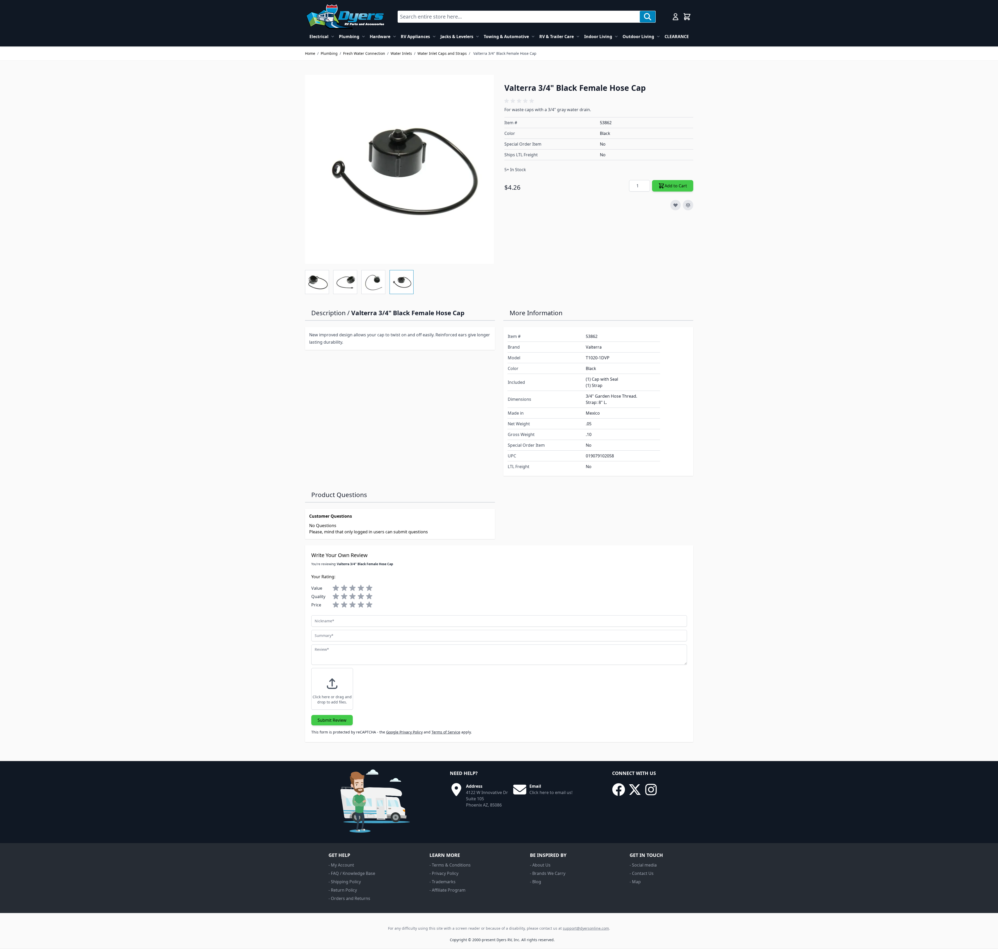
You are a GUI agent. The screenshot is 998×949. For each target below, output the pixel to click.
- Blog (535, 882)
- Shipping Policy (344, 882)
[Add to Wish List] (675, 205)
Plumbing (349, 36)
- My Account (341, 865)
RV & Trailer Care (556, 36)
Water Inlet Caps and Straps (442, 53)
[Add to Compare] (688, 205)
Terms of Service (446, 732)
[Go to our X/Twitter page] (634, 789)
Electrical (318, 36)
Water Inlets (401, 53)
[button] (520, 101)
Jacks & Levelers (456, 36)
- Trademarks (442, 882)
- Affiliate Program (447, 890)
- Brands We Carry (547, 873)
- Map (635, 882)
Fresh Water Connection (364, 53)
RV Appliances (415, 36)
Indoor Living (598, 36)
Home (310, 53)
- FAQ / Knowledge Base (351, 873)
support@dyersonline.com (586, 928)
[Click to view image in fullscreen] (399, 169)
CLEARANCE (677, 36)
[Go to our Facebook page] (618, 789)
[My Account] (675, 17)
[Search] (647, 16)
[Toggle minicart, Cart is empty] (687, 17)
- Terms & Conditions (450, 865)
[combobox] (519, 16)
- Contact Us (642, 873)
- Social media (643, 865)
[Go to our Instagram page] (651, 789)
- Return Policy (342, 890)
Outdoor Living (638, 36)
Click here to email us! (550, 792)
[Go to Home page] (345, 16)
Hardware (380, 36)
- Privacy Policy (443, 873)
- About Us (540, 865)
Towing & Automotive (506, 36)
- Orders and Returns (349, 898)
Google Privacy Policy (404, 732)
